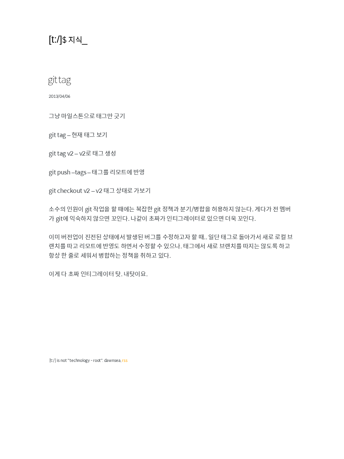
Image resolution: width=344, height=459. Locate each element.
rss (124, 360)
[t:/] (55, 39)
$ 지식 (72, 39)
